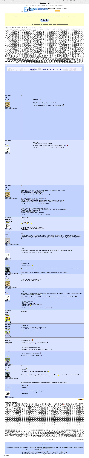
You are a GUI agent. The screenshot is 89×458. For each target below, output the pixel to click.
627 (22, 44)
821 (35, 49)
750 (43, 47)
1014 (52, 54)
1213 (82, 60)
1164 (38, 59)
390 (75, 37)
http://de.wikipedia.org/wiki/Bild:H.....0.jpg (29, 211)
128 (76, 30)
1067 (30, 56)
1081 (65, 56)
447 (37, 39)
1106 (51, 57)
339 (47, 36)
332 (32, 36)
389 (72, 37)
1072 (42, 56)
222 (37, 33)
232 (58, 33)
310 (64, 35)
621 (9, 44)
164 (72, 31)
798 (66, 48)
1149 (78, 58)
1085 (75, 56)
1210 (75, 60)
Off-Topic (25, 27)
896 (35, 51)
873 (66, 50)
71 (50, 29)
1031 (17, 55)
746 (35, 47)
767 (79, 47)
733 (8, 47)
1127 (23, 58)
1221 (24, 61)
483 (35, 40)
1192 (30, 60)
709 (37, 46)
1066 (27, 56)
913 (70, 51)
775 (18, 48)
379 (52, 37)
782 (32, 48)
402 (22, 38)
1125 (19, 58)
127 (74, 30)
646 (62, 44)
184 (37, 32)
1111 (63, 57)
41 (79, 28)
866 (51, 50)
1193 (32, 60)
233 (60, 33)
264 (47, 34)
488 (45, 40)
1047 (58, 55)
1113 (68, 57)
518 (29, 41)
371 (35, 37)
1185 (12, 60)
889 (20, 51)
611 (66, 43)
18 (42, 28)
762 (68, 47)
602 (48, 43)
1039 (37, 55)
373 (39, 37)
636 (41, 44)
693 (81, 45)
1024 (78, 54)
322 (12, 36)
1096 (26, 57)
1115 (73, 57)
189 (47, 32)
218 (29, 33)
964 (20, 53)
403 (24, 38)
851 (20, 50)
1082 (68, 56)
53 (21, 29)
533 (60, 41)
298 (39, 35)
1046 (55, 55)
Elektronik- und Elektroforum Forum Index (13, 27)
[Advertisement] (44, 83)
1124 (16, 58)
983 (60, 53)
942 (53, 52)
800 (70, 48)
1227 (39, 61)
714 (47, 46)
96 (12, 30)
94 (8, 30)
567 (53, 42)
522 (37, 41)
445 (33, 39)
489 (47, 40)
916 (77, 51)
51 (17, 29)
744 (31, 47)
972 (37, 53)
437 (16, 39)
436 (14, 39)
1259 (52, 62)
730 (80, 46)
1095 (23, 57)
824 (41, 49)
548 (14, 42)
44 (6, 29)
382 (58, 37)
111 (41, 30)
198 (66, 32)
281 (82, 34)
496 (62, 40)
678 (50, 45)
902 (48, 51)
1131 (33, 58)
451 (45, 39)
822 (37, 49)
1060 (12, 56)
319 (83, 35)
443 (29, 39)
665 (22, 45)
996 (8, 54)
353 (76, 36)
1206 (65, 60)
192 (53, 32)
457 (58, 39)
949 (68, 52)
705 (28, 46)
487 (43, 40)
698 (14, 46)
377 (47, 37)
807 (6, 49)
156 (56, 31)
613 (70, 43)
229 (52, 33)
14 (35, 28)
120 (60, 30)
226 (45, 33)
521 (35, 41)
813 (18, 49)
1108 (56, 57)
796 (62, 48)
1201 (52, 60)
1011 (45, 54)
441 (25, 39)
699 (16, 46)
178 (24, 32)
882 (6, 51)
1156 (18, 59)
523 (39, 41)
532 (58, 41)
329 (26, 36)
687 (68, 45)
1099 (34, 57)
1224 (32, 61)
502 (74, 40)
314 (72, 35)
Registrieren (64, 8)
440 (22, 39)
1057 (83, 55)
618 (81, 43)
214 (20, 33)
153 (50, 31)
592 (27, 43)
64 (38, 404)
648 (66, 44)
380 (54, 37)
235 (64, 33)
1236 (62, 61)
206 (82, 32)
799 (68, 48)
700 (18, 46)
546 (9, 42)
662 (16, 45)
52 (19, 29)
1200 (49, 60)
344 (57, 36)
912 (68, 51)
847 (12, 50)
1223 (29, 61)
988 (70, 53)
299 (41, 35)
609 (62, 43)
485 (39, 40)
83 (69, 404)
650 (70, 44)
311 (66, 35)
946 (62, 52)
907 (58, 51)
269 (57, 34)
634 (37, 44)
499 (68, 40)
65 (40, 29)
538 (70, 41)
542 (79, 41)
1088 (83, 56)
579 (78, 42)
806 (82, 48)
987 (68, 53)
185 (39, 32)
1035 (27, 55)
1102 (41, 57)
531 (56, 41)
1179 (75, 59)
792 (53, 48)
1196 (40, 60)
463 (70, 39)
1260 (55, 62)
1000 (17, 54)
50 (16, 29)
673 (39, 45)
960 (12, 53)
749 (41, 47)
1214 (6, 61)
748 (39, 47)
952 (74, 52)
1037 (32, 55)
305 (54, 35)
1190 (25, 60)
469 (83, 39)
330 (28, 36)
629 (26, 44)
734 (10, 47)
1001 (19, 54)
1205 (62, 60)
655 (80, 44)
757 (58, 47)
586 (14, 43)
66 (42, 29)
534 (62, 41)
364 (20, 37)
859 (37, 50)
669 (31, 45)
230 (54, 33)
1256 (45, 62)
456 (56, 39)
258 (35, 34)
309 (62, 35)
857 (32, 50)
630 (28, 44)
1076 (52, 56)
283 (8, 35)
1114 (70, 57)
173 (14, 32)
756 (56, 47)
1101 (39, 57)
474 (16, 40)
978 (50, 53)
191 (51, 32)
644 (57, 44)
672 (37, 45)
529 (52, 41)
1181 (80, 59)
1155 (16, 59)
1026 (83, 54)
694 (83, 45)
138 (18, 31)
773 (14, 48)
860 (39, 50)
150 (43, 31)
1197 (42, 60)
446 (35, 39)
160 (64, 31)
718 (55, 46)
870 (60, 50)
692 (79, 45)
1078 (58, 56)
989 (72, 53)
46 (9, 29)
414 (47, 38)
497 (64, 40)
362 (16, 37)
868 (55, 50)
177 (22, 32)
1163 (35, 59)
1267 (73, 62)
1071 (40, 56)
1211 (77, 60)
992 (79, 53)
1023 (75, 54)
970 (33, 53)
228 (50, 33)
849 (16, 50)
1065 (24, 56)
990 (75, 53)
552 (22, 42)
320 (7, 36)
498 (66, 40)
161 (66, 31)
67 (43, 29)
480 (28, 40)
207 (6, 33)
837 (68, 49)
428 (76, 38)
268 (55, 34)
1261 (57, 62)
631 (30, 44)
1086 (78, 56)
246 (9, 34)
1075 (50, 56)
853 (24, 50)
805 (80, 48)
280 (80, 34)
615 (75, 43)
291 (25, 35)
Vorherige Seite (15, 28)
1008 (37, 54)
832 (58, 49)
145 (33, 31)
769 (83, 47)
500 (70, 40)
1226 (37, 61)
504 (78, 40)
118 (55, 30)
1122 (11, 58)
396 (10, 38)
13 (34, 28)
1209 (72, 60)
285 (12, 35)
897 (37, 51)
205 (80, 32)
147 (37, 31)
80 (65, 29)
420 (60, 38)
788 (45, 48)
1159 (26, 59)
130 (80, 30)
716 (51, 46)
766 (77, 47)
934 (37, 52)
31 (63, 28)
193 (55, 32)
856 (30, 50)
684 (62, 45)
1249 (27, 62)
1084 (73, 56)
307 (58, 35)
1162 (33, 59)
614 (72, 43)
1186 (15, 60)
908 (60, 51)
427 (74, 38)
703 (24, 46)
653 (76, 44)
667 (27, 45)
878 (76, 50)
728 (76, 46)
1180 (78, 59)
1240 (72, 61)
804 (78, 48)
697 (12, 46)
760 (64, 47)
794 (57, 48)
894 (31, 51)
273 (66, 34)
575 (70, 42)
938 (45, 52)
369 (31, 37)
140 (22, 31)
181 (30, 32)
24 (52, 28)
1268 (75, 62)
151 (45, 31)
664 (20, 45)
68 (45, 29)
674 (41, 45)
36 (71, 28)
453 (50, 39)
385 (64, 37)
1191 (27, 60)
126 (72, 30)
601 (45, 43)
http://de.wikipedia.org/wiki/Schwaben (41, 103)
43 (82, 403)
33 (66, 28)
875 (70, 50)
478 (24, 40)
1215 (9, 61)
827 (47, 49)
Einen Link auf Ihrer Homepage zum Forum (35, 15)
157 (58, 31)
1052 (70, 55)
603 (50, 43)
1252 (35, 62)
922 (12, 52)
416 (51, 38)
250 (18, 34)
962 (16, 53)
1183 (7, 60)
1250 (29, 62)
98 (15, 30)
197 (64, 32)
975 (43, 53)
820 (33, 49)
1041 (42, 55)
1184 (10, 60)
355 (80, 36)
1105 (49, 57)
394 (83, 37)
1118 (80, 57)
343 (55, 36)
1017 (60, 54)
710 (39, 46)
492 (53, 40)
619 (83, 43)
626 (20, 44)
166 (77, 31)
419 (57, 38)
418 (55, 38)
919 (83, 51)
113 (45, 30)
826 (45, 49)
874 (68, 50)
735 (12, 47)
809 (10, 49)
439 (20, 39)
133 (8, 31)
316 (77, 35)
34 (68, 28)
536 (66, 41)
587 (16, 43)
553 (24, 42)
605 (54, 43)
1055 (78, 55)
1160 (28, 59)
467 (79, 39)
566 (51, 42)
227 (47, 33)
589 (20, 43)
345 (60, 36)
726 (72, 46)
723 (66, 46)
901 (45, 51)
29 (60, 28)
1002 (22, 54)
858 (35, 50)
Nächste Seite (79, 62)
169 (83, 31)
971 (35, 53)
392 (79, 37)
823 (39, 49)
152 (47, 31)
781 (30, 48)
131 (82, 30)
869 (57, 50)
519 (31, 41)
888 (18, 51)
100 (19, 30)
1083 (70, 56)
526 (45, 41)
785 (39, 48)
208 (8, 33)
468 (81, 39)
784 (37, 48)
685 (64, 45)
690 (75, 45)
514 (20, 41)
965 (22, 53)
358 (8, 37)
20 (45, 28)
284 (10, 35)
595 (33, 43)
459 (62, 39)
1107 (53, 57)
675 (43, 45)
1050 (65, 55)
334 (37, 36)
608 (60, 43)
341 (51, 36)
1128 (26, 58)
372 (37, 37)
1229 (44, 61)
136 (14, 31)
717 (53, 46)
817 (27, 49)
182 (32, 32)
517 (27, 41)
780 (28, 48)
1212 (80, 60)
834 (62, 49)
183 (35, 32)
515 (22, 41)
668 (29, 45)
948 (66, 52)
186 (41, 32)
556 (30, 42)
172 (12, 32)
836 (66, 49)
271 (62, 34)
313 (70, 35)
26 (55, 28)
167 (79, 31)
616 (77, 43)
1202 (55, 60)
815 (22, 49)
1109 (58, 57)
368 (29, 37)
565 (49, 42)
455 (54, 39)
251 (20, 34)
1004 (27, 54)
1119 (82, 57)
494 (57, 40)
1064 (22, 56)
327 (22, 36)
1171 (55, 59)
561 (41, 42)
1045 (52, 55)
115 (49, 30)
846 (9, 50)
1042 (45, 55)
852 (22, 50)
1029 (12, 55)
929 (26, 52)
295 (33, 35)
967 (27, 53)
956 (82, 52)
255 (28, 34)
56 (25, 404)
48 (12, 404)
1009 (40, 54)
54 (22, 29)
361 (14, 37)
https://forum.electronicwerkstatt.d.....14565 (30, 280)
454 (52, 39)
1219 (19, 61)
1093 (18, 57)
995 (6, 54)
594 (31, 43)
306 (56, 35)
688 (70, 45)
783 (35, 48)
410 (39, 38)
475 (18, 40)
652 (74, 44)
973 (39, 53)
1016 (58, 54)
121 (62, 30)
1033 (22, 55)
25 (53, 28)
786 (41, 48)
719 (57, 46)
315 (75, 35)
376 (45, 37)
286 (14, 35)
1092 (16, 57)
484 (37, 40)
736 (14, 47)
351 (72, 36)
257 (32, 34)
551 (20, 42)
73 (53, 29)
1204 (60, 60)
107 (33, 30)
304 (52, 35)
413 (45, 38)
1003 (25, 54)
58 (29, 29)
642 (53, 44)
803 (76, 48)
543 (81, 41)
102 (23, 30)
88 (78, 29)
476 (20, 40)
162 (68, 31)
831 (56, 49)
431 (82, 38)
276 (72, 34)
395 (7, 38)
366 (25, 37)
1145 (68, 58)
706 (30, 46)
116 (51, 30)
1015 (55, 54)
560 (39, 42)
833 (60, 49)
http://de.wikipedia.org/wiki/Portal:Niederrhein (30, 195)
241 (77, 33)
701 (20, 46)
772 (12, 48)
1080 (63, 56)
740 (22, 47)
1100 (36, 57)
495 (60, 40)
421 (62, 38)
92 (5, 30)
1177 (70, 59)
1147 (73, 58)
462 (68, 39)
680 (54, 45)
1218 (16, 61)
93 (7, 30)
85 (73, 29)
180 (28, 32)
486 (41, 40)
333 (35, 36)
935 (39, 52)
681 (56, 45)
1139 (53, 58)
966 (25, 53)
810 (12, 49)
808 (8, 49)
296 (35, 35)
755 (54, 47)
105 (29, 30)
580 (80, 42)
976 (45, 53)
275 (70, 34)
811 (14, 49)
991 (77, 53)
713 (45, 46)
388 (70, 37)
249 (16, 34)
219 (31, 33)
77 (60, 29)
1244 (82, 61)
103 (25, 30)
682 (58, 45)
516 (25, 41)
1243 (80, 61)
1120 (6, 58)
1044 (50, 55)
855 (28, 50)
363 (18, 37)
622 (12, 44)
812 (16, 49)
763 (70, 47)
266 (51, 34)
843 (81, 49)
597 (37, 43)
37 (73, 28)
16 (38, 403)
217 (27, 33)
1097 (29, 57)
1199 (47, 60)
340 (49, 36)
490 (49, 40)
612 (68, 43)
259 (37, 34)
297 (37, 35)
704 (26, 46)
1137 (48, 58)
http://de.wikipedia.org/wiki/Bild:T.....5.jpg (29, 199)
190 (49, 32)
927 (22, 52)
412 (43, 38)
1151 (83, 58)
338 (45, 36)
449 (41, 39)
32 (65, 28)
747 (37, 47)
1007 (35, 54)
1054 (75, 55)
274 (68, 34)
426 (72, 38)
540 (75, 41)
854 (26, 50)
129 (78, 30)
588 (18, 43)
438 (18, 39)
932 (32, 52)
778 (24, 48)
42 (81, 28)
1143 (63, 58)
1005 (30, 54)
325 (18, 36)
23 (50, 28)
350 (70, 36)
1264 (65, 62)
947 (64, 52)
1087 (80, 56)
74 (55, 29)
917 (79, 51)
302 (48, 35)
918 (81, 51)
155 (54, 31)
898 (39, 51)
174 (16, 32)
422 (64, 38)
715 (49, 46)
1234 (57, 61)
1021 (70, 54)
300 (43, 35)
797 (64, 48)
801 (72, 48)
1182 (82, 59)
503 (76, 40)
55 (24, 29)
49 (14, 29)
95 (10, 30)
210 (12, 33)
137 (16, 31)
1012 (47, 54)
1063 (19, 56)
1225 (34, 61)
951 (72, 52)
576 (72, 42)
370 (33, 37)
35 (69, 403)
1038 (35, 55)
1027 (7, 55)
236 (66, 33)
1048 (60, 55)
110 (39, 30)
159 (62, 31)
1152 (8, 59)
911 (66, 51)
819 (31, 49)
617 (79, 43)
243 (81, 33)
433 (8, 39)
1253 (37, 62)
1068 (32, 56)
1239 (70, 61)
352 (74, 36)
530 (54, 41)
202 (74, 32)
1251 (32, 62)
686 (66, 45)
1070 (37, 56)
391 (77, 37)
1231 (49, 61)
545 (7, 42)
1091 (13, 57)
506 (82, 40)
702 (22, 46)
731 (82, 46)
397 (12, 38)
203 (76, 32)
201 (72, 32)
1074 (47, 56)
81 (66, 29)
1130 (31, 58)
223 (39, 33)
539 (72, 41)
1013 (50, 54)
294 (31, 35)
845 (7, 50)
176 (20, 32)
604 (52, 43)
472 (12, 40)
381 (56, 37)
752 (47, 47)
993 (81, 53)
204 (78, 32)
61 (34, 29)
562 (43, 42)
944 (57, 52)
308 (60, 35)
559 (37, 42)
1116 (75, 57)
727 (74, 46)
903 (50, 51)
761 (66, 47)
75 (56, 29)
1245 (17, 62)
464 (72, 39)
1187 (17, 60)
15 (37, 28)
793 (55, 48)
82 (68, 29)
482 (32, 40)
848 (14, 50)
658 (8, 45)
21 (47, 28)
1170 (53, 59)
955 (80, 52)
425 (70, 38)
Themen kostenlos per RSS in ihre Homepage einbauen (57, 15)
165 (75, 31)
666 (25, 45)
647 (64, 44)
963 (18, 53)
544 (83, 41)
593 (29, 43)
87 (76, 29)
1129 (28, 58)
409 (37, 38)
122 (64, 30)
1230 (47, 61)
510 (12, 41)
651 (72, 44)
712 (43, 46)
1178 (73, 59)
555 (28, 42)
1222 (27, 61)
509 (10, 41)
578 (76, 42)
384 (62, 37)
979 (52, 53)
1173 (60, 59)
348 (66, 36)
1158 (23, 59)
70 (48, 29)
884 (10, 51)
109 (37, 30)
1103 (44, 57)
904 (52, 51)
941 (51, 52)
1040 (40, 55)
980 (54, 53)
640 (49, 44)
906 (56, 51)
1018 (63, 54)
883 (8, 51)
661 (14, 45)
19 (43, 28)
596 (35, 43)
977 (47, 53)
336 (41, 36)
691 (77, 45)
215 (22, 33)
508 (8, 41)
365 (22, 37)
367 (27, 37)
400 (18, 38)
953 (76, 52)
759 (62, 47)
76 (58, 29)
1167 (45, 59)
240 (75, 33)
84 (71, 29)
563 (45, 42)
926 (20, 52)
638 (45, 44)
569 (57, 42)
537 (68, 41)
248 (14, 34)
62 (35, 29)
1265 (68, 62)
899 (41, 51)
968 (29, 53)
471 (9, 40)
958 (8, 53)
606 (56, 43)
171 (9, 32)
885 (12, 51)
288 (18, 35)
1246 (19, 62)
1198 (44, 60)
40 (78, 28)
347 (64, 36)
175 (18, 32)
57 (27, 29)
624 (16, 44)
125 (70, 30)
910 (64, 51)
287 (16, 35)
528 (50, 41)
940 (49, 52)
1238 (67, 61)
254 (26, 34)
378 (50, 37)
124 (68, 30)
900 (43, 51)
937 (43, 52)
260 (39, 34)
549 (16, 42)
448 (39, 39)
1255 (42, 62)
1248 (24, 62)
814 (20, 49)
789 (47, 48)
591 (25, 43)
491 (51, 40)
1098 (31, 57)
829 (52, 49)
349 (68, 36)
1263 (63, 62)
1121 (9, 58)
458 (60, 39)
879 (78, 50)
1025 (80, 54)
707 (32, 46)
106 (31, 30)
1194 (35, 60)
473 (14, 40)
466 (77, 39)
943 (55, 52)
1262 (60, 62)
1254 (40, 62)
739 (20, 47)
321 (9, 36)
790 (49, 48)
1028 (9, 55)
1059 (9, 56)
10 (29, 28)
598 (39, 43)
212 (16, 33)
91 (82, 404)
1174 (63, 59)
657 (6, 45)
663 (18, 45)
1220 (21, 61)
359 (10, 37)
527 (47, 41)
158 (60, 31)
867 (53, 50)
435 (12, 39)
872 (64, 50)
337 (43, 36)
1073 (45, 56)
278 (76, 34)
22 (48, 28)
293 (29, 35)
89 (79, 29)
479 (26, 40)
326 (20, 36)
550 (18, 42)
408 (35, 38)
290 (23, 35)
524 (41, 41)
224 (41, 33)
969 (31, 53)
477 (22, 40)
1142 (61, 58)
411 (41, 38)
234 (62, 33)
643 (55, 44)
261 (41, 34)
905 (54, 51)
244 (83, 33)
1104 (46, 57)
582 (6, 43)
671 (35, 45)
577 (74, 42)
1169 (50, 59)
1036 (30, 55)
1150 (80, 58)
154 (52, 31)
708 (35, 46)
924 (16, 52)
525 (43, 41)
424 (68, 38)
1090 (11, 57)
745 (33, 47)
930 (28, 52)
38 (74, 28)
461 (66, 39)
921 (9, 52)
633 (35, 44)
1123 (14, 58)
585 (12, 43)
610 (64, 43)
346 (62, 36)
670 (33, 45)
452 (47, 39)
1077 (55, 56)
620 (7, 44)
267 (53, 34)
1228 (42, 61)
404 (26, 38)
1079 (60, 56)
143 (29, 31)
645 (60, 44)
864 (47, 50)
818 (29, 49)
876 (72, 50)
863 (45, 50)
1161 (30, 59)
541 (77, 41)
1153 (11, 59)
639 (47, 44)
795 (60, 48)
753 (50, 47)
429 (78, 38)
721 (62, 46)
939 (47, 52)
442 (27, 39)
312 (68, 35)
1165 (40, 59)
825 (43, 49)
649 (68, 44)
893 (29, 51)
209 (10, 33)
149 (41, 31)
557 (32, 42)
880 (80, 50)
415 (49, 38)
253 (24, 34)
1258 (50, 62)
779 (26, 48)
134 (10, 31)
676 (45, 45)
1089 (8, 57)
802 (74, 48)
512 (16, 41)
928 (24, 52)
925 (18, 52)
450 (43, 39)
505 (80, 40)
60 (32, 29)
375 (43, 37)
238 (70, 33)
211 (14, 33)
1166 (43, 59)
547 (12, 42)
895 (33, 51)
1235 (60, 61)
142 (27, 31)
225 (43, 33)
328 (24, 36)
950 (70, 52)
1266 (70, 62)
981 (56, 53)
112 (43, 30)
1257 (47, 62)
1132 (36, 58)
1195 (37, 60)
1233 (55, 61)
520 (33, 41)
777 (22, 48)
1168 (48, 59)
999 (14, 54)
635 (39, 44)
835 (64, 49)
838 (70, 49)
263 (45, 34)
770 (7, 48)
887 (16, 51)
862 (43, 50)
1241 (75, 61)
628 (24, 44)
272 (64, 34)
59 (30, 29)
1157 (21, 59)
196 (62, 32)
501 (72, 40)
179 (26, 32)
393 (81, 37)
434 (10, 39)
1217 (14, 61)
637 (43, 44)
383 (60, 37)
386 (66, 37)
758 (60, 47)
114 (47, 30)
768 (81, 47)
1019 (65, 54)
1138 (51, 58)
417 (53, 38)
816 (25, 49)
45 (8, 29)
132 (6, 31)
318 (81, 35)
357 (6, 37)
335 (39, 36)
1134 (41, 58)
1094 (21, 57)
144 (31, 31)
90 (81, 29)
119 (57, 30)
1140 (56, 58)
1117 (78, 57)
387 (68, 37)
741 (25, 47)
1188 (20, 60)
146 (35, 31)
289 (20, 35)
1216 (11, 61)
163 (70, 31)
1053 (73, 55)
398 (14, 38)
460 (64, 39)
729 (78, 46)
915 (75, 51)
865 (49, 50)
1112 (66, 57)
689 (72, 45)
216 (25, 33)
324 (16, 36)
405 (28, 38)
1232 (52, 61)
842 (79, 49)
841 (77, 49)
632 (32, 44)
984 (62, 53)
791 (51, 48)
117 (53, 30)
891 (25, 51)
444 (31, 39)
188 (45, 32)
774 (16, 48)
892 (27, 51)
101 (21, 30)
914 (72, 51)
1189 (22, 60)
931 (30, 52)
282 (6, 35)
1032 (19, 55)
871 (62, 50)
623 (14, 44)
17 (40, 28)
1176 (68, 59)
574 (68, 42)
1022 (73, 54)
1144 (66, 58)
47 (11, 29)
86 (74, 29)
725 (70, 46)
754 (52, 47)
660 (12, 45)
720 (60, 46)
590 (23, 43)
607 (58, 43)
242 (79, 33)
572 (64, 42)
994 (83, 53)
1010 (42, 54)
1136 (46, 58)
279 (78, 34)
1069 (35, 56)
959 (10, 53)
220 (33, 33)
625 (18, 44)
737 (16, 47)
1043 (47, 55)
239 (72, 33)
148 (39, 31)
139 (20, 31)
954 (78, 52)
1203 (57, 60)
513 (18, 41)
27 (56, 28)
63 (37, 29)
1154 (13, 59)
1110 (61, 57)
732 (6, 47)
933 (35, 52)
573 (66, 42)
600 (43, 43)
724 (68, 46)
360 (12, 37)
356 (82, 36)
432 (6, 39)
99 (17, 405)
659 (10, 45)
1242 (77, 61)
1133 (38, 58)
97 (13, 30)
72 (52, 29)
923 (14, 52)
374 (41, 37)
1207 (67, 60)
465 (75, 39)
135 (12, 31)
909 (62, 51)
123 (66, 30)
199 (68, 32)
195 (60, 32)
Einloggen (58, 8)
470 (7, 40)
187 (43, 32)
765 (75, 47)
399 (16, 38)
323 (14, 36)
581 (82, 42)
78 (61, 29)
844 (83, 49)
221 (35, 33)
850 (18, 50)
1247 (22, 62)
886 (14, 51)
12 (32, 28)
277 (74, 34)
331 (30, 36)
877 (74, 50)
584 (10, 43)
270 (60, 34)
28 (58, 28)
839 (72, 49)
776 (20, 48)
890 (23, 51)
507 (6, 41)
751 (45, 47)
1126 (21, 58)
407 (32, 38)
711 (41, 46)
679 (52, 45)
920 (7, 52)
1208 (70, 60)
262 (43, 34)
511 (14, 41)
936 (41, 52)
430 (80, 38)
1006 (32, 54)
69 (47, 29)
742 (27, 47)
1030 (14, 55)
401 (20, 38)
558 (35, 42)
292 (27, 35)
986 (66, 53)
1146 (71, 58)
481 (30, 40)
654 (78, 44)
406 (30, 38)
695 (7, 46)
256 (30, 34)
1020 (68, 54)
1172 (58, 59)
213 (18, 33)
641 (51, 44)
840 (75, 49)
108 (35, 30)
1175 (65, 59)
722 (64, 46)
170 (7, 32)
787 (43, 48)
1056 (80, 55)
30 (61, 28)
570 (60, 42)
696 (10, 46)
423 (66, 38)
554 (26, 42)
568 (55, 42)
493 (55, 40)
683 (60, 45)
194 (57, 32)
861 (41, 50)
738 (18, 47)
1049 (63, 55)
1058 (7, 56)
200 (70, 32)
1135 (43, 58)
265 (49, 34)
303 (50, 35)
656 (82, 44)
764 (72, 47)
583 (8, 43)
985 (64, 53)
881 (82, 50)
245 (7, 34)
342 (53, 36)
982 (58, 53)
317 (79, 35)
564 (47, 42)
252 (22, 34)
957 (6, 53)
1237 (65, 61)
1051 (68, 55)
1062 (17, 56)
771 (9, 48)
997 (10, 54)
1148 (75, 58)
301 (45, 35)
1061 (14, 56)
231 (56, 33)
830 (54, 49)
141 (25, 31)
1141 (58, 58)
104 (27, 30)
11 (30, 28)
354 (78, 36)
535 (64, 41)
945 (60, 52)
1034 (24, 55)
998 (12, 54)
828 (50, 49)
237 (68, 33)
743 (29, 47)
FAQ (22, 15)
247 (12, 34)
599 (41, 43)
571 (62, 42)
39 (76, 28)
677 (47, 45)
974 (41, 53)
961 (14, 53)
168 (81, 31)
